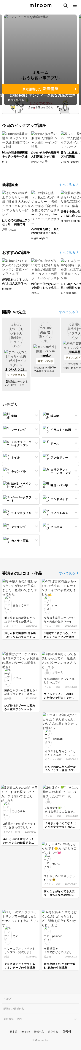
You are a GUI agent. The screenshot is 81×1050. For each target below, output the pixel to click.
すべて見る (67, 184)
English (25, 1031)
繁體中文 (39, 1031)
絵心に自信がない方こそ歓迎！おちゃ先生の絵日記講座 (45, 287)
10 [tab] (52, 108)
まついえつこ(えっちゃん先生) (16, 371)
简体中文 (53, 1031)
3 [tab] (34, 108)
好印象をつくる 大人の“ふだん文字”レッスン (16, 283)
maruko (45, 355)
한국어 (66, 1031)
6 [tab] (42, 108)
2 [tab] (31, 108)
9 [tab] (49, 108)
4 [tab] (36, 108)
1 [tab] (29, 108)
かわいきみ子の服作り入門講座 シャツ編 (45, 154)
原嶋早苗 (74, 352)
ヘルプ (7, 998)
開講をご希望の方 (13, 1008)
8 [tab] (47, 108)
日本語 (13, 1031)
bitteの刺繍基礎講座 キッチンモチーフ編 (15, 154)
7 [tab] (44, 108)
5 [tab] (39, 108)
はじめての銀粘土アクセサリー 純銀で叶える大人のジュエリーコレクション (16, 226)
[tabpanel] (40, 60)
